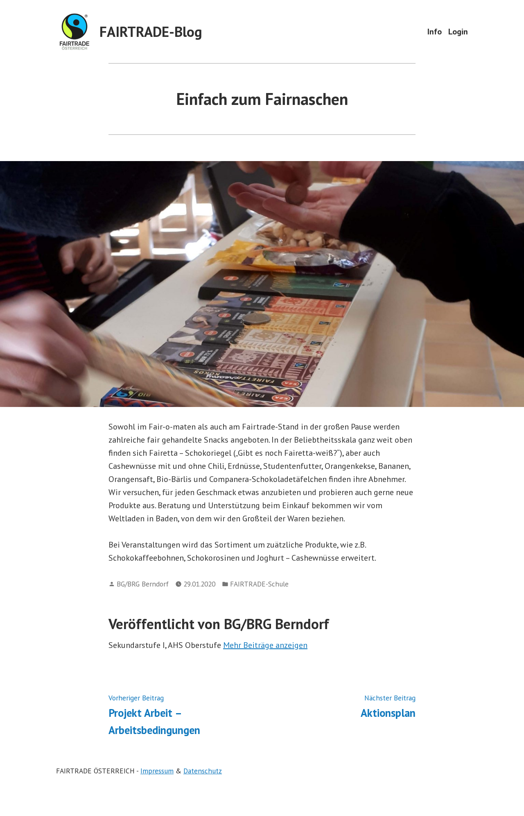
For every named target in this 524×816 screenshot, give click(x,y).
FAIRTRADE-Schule (259, 584)
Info (434, 31)
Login (458, 31)
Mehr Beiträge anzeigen (265, 645)
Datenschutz (202, 770)
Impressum (157, 770)
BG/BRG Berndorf (143, 584)
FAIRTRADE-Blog (150, 31)
